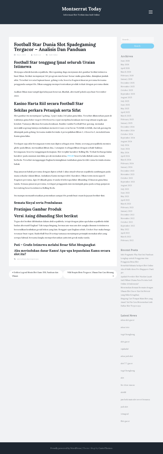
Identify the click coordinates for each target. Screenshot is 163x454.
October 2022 (127, 222)
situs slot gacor (127, 320)
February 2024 (127, 163)
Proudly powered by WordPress (65, 448)
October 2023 (127, 178)
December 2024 (127, 127)
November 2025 (128, 86)
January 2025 (126, 123)
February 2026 (127, 76)
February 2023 (127, 207)
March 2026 (126, 72)
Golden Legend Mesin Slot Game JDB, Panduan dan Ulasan (35, 274)
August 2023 (126, 185)
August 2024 (126, 141)
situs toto (125, 327)
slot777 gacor (127, 363)
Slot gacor (125, 421)
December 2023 (127, 171)
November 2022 (127, 218)
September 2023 (128, 182)
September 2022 (128, 226)
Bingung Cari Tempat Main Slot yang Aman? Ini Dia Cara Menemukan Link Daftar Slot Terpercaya (137, 302)
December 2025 (127, 83)
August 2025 (126, 97)
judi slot (124, 407)
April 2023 (125, 200)
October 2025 (127, 90)
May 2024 (125, 152)
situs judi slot (127, 356)
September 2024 (128, 138)
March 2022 (126, 237)
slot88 (123, 392)
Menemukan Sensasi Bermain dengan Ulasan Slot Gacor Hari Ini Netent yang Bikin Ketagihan (137, 291)
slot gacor (125, 342)
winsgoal (124, 414)
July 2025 (125, 101)
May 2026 (125, 64)
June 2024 (125, 149)
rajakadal (124, 349)
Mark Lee (37, 55)
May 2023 (125, 196)
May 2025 (125, 108)
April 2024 (125, 156)
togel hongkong (128, 334)
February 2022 (127, 240)
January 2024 (126, 167)
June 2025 (125, 105)
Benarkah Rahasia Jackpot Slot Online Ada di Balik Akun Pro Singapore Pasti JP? (137, 269)
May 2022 (125, 229)
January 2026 (126, 79)
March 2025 (126, 116)
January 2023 (126, 211)
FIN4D (70, 156)
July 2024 (125, 145)
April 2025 (125, 112)
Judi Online (53, 55)
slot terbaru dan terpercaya (27, 259)
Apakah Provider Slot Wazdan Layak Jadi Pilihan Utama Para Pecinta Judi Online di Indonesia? (136, 280)
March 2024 (126, 160)
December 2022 (127, 215)
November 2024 (127, 130)
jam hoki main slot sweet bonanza (135, 399)
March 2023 (126, 204)
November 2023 (127, 174)
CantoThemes (105, 448)
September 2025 (128, 94)
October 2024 (127, 134)
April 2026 (125, 68)
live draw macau (128, 385)
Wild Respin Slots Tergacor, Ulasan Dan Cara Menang (90, 272)
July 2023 (125, 189)
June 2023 (125, 193)
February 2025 (127, 119)
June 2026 (125, 61)
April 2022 (125, 233)
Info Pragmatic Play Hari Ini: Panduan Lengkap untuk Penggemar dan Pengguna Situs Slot (137, 258)
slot (122, 378)
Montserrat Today (81, 9)
